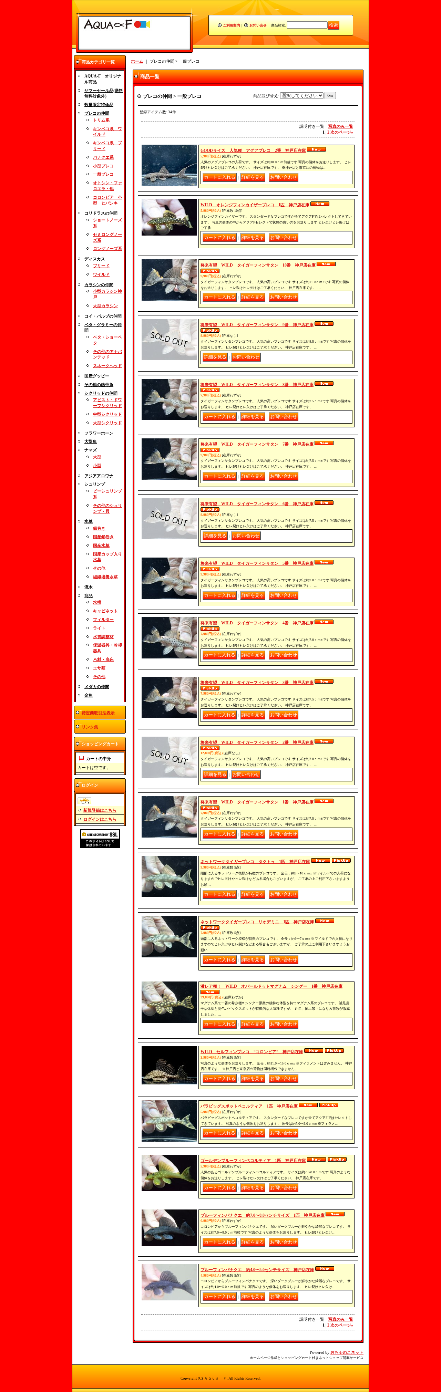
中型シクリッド (107, 414)
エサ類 (99, 668)
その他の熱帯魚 (98, 384)
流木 (88, 587)
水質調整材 (103, 636)
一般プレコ (103, 174)
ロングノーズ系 (107, 248)
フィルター (103, 619)
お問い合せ (258, 25)
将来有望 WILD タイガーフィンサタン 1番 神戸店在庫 (257, 802)
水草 (88, 521)
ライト (99, 628)
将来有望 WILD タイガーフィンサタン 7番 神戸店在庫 (257, 444)
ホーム (137, 61)
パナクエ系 (103, 157)
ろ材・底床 (103, 659)
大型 (97, 457)
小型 (97, 465)
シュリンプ (94, 484)
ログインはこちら (99, 819)
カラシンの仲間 (98, 284)
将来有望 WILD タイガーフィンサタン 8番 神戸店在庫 (257, 384)
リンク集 (90, 727)
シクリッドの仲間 (100, 393)
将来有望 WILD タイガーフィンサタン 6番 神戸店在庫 (257, 503)
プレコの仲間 (96, 113)
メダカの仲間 (96, 686)
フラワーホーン (98, 433)
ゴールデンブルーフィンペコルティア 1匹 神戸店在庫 (253, 1160)
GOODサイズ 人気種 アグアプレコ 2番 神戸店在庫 (253, 150)
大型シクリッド (107, 422)
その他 (99, 568)
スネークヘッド (107, 365)
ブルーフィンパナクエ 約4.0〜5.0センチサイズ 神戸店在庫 (257, 1269)
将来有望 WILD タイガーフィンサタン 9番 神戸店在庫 (257, 324)
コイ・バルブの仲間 (103, 316)
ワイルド (101, 274)
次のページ (341, 132)
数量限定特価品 (98, 104)
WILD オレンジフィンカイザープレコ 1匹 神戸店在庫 (255, 204)
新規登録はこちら (99, 810)
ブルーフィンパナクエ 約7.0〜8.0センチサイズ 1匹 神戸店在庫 (263, 1215)
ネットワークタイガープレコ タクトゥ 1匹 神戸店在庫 (255, 861)
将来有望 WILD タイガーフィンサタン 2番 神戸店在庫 (257, 742)
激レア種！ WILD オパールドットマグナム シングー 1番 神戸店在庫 (271, 986)
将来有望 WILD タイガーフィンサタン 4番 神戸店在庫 (257, 623)
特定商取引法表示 (98, 712)
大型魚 (90, 441)
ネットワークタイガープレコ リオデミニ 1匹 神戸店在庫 (257, 922)
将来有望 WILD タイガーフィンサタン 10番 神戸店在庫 (258, 265)
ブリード (101, 265)
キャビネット (105, 611)
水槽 (97, 602)
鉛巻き (99, 528)
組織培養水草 (105, 576)
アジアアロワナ (98, 476)
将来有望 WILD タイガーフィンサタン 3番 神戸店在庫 (257, 682)
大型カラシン (105, 305)
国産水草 (101, 545)
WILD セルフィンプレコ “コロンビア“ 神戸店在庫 (252, 1051)
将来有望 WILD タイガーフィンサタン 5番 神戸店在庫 (257, 563)
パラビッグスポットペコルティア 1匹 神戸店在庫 (249, 1106)
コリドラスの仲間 (100, 213)
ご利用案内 (231, 25)
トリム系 (101, 120)
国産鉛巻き (103, 536)
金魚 (88, 695)
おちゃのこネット (346, 1352)
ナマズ (90, 450)
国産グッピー (96, 376)
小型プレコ (103, 166)
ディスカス (94, 259)
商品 (88, 595)
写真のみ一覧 (340, 126)
